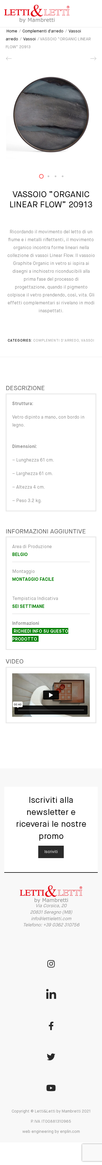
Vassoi (29, 39)
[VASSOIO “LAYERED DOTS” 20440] (92, 61)
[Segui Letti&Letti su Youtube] (51, 1088)
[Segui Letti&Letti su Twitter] (51, 1057)
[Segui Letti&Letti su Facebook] (51, 1026)
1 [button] (45, 177)
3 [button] (59, 177)
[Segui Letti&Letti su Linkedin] (51, 995)
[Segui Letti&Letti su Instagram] (51, 964)
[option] (51, 114)
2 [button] (52, 177)
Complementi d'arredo (42, 31)
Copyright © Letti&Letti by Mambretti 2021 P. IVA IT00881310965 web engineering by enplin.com (51, 1121)
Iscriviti (51, 852)
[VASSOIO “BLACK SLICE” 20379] (9, 61)
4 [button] (66, 177)
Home (12, 31)
